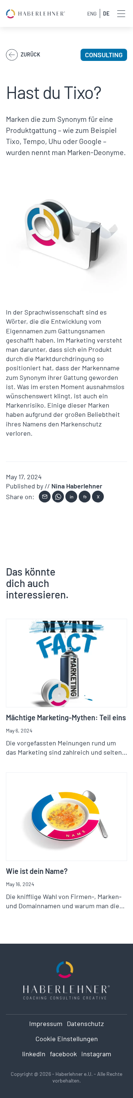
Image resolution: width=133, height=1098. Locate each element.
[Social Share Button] (45, 496)
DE (106, 13)
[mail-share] (45, 496)
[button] (121, 14)
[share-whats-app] (58, 496)
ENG (92, 13)
